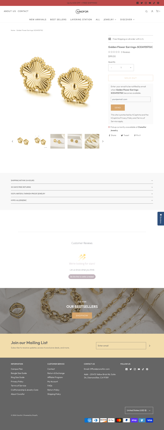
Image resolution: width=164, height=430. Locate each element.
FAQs (49, 385)
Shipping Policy (54, 394)
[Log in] (152, 11)
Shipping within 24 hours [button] (22, 180)
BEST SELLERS (58, 19)
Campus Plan (17, 369)
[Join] (149, 345)
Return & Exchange (56, 373)
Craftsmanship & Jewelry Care (24, 390)
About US (10, 11)
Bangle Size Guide (19, 373)
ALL (98, 19)
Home (13, 30)
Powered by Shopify (31, 415)
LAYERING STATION (81, 19)
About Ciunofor (18, 394)
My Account (52, 381)
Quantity (111, 62)
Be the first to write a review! (82, 276)
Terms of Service (18, 385)
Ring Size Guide (17, 377)
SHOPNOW (82, 315)
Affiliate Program (55, 377)
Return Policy (53, 390)
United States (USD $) (137, 410)
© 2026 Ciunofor (17, 415)
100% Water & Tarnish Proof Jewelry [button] (28, 193)
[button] (12, 141)
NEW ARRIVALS (37, 19)
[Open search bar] (146, 11)
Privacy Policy (126, 118)
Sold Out (131, 78)
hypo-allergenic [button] (19, 200)
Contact (23, 11)
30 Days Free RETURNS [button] (21, 187)
